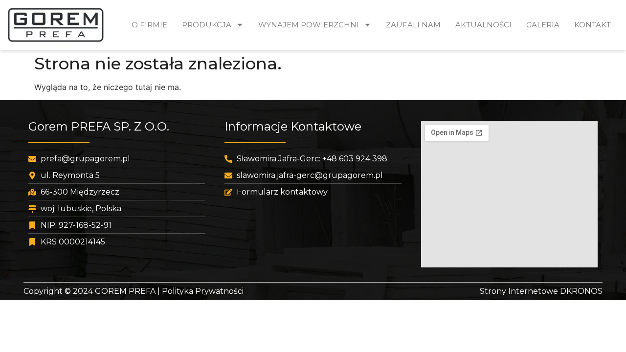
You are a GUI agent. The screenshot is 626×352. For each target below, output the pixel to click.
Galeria (542, 24)
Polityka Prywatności (203, 291)
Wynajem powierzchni (308, 24)
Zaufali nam (413, 24)
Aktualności (483, 24)
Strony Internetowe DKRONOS (541, 291)
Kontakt (592, 24)
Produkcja (206, 24)
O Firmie (149, 24)
